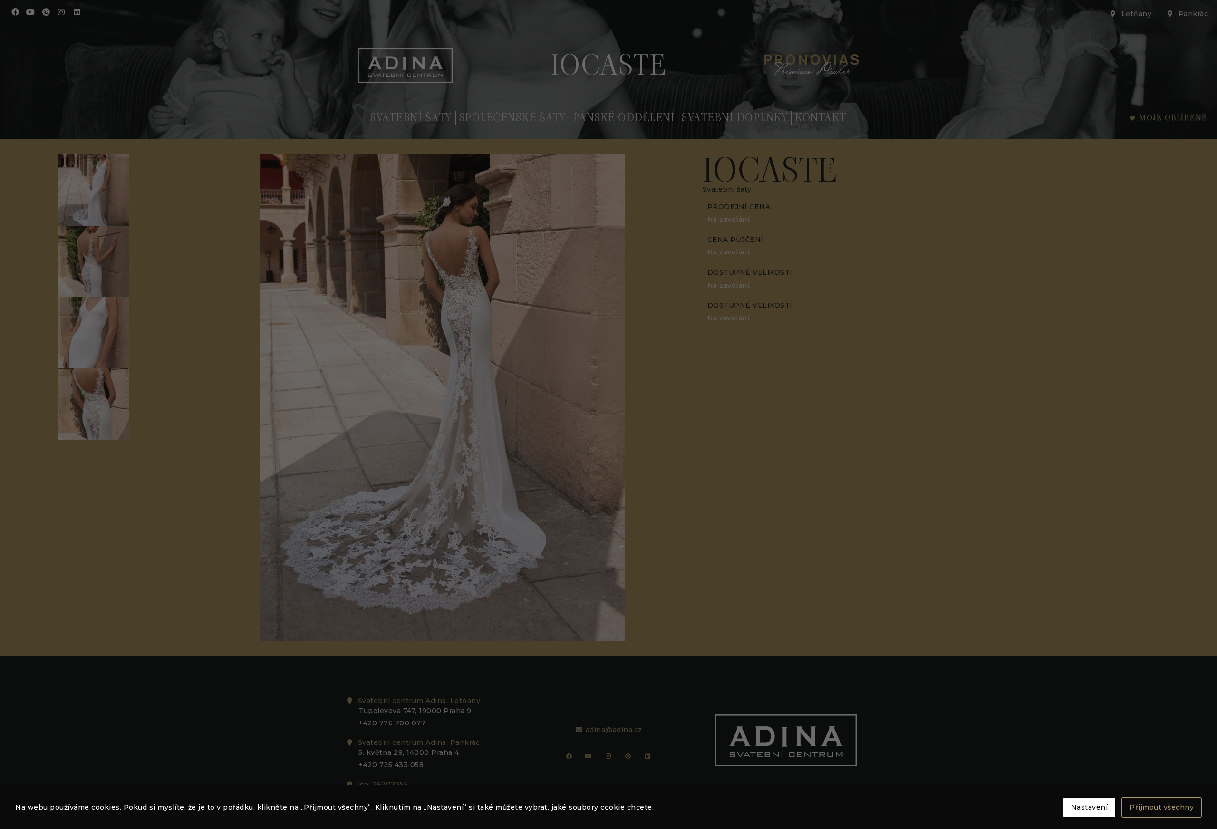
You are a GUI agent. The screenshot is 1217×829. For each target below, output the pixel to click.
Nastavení (1089, 807)
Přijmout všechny (1162, 807)
